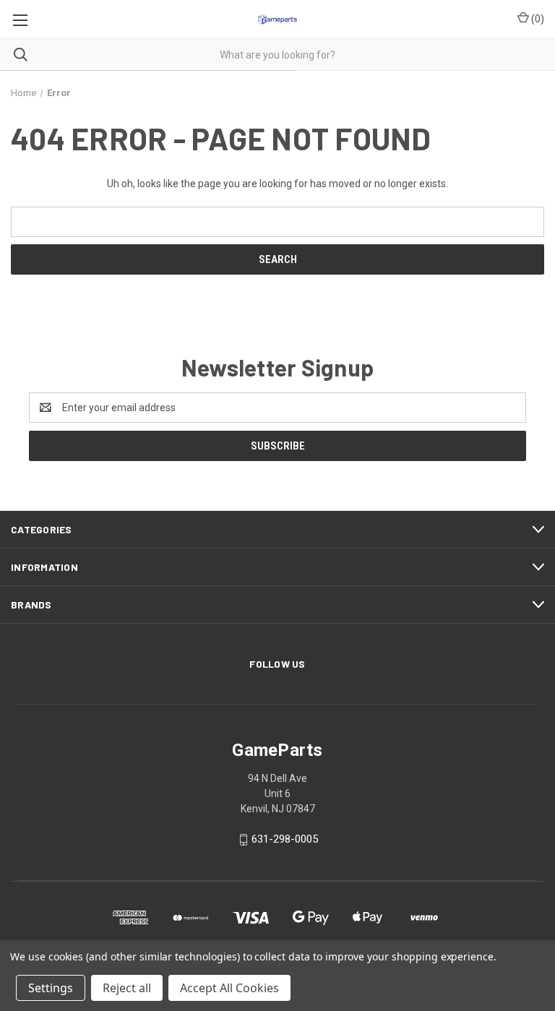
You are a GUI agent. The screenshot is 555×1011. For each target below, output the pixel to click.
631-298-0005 (284, 839)
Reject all (127, 988)
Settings (50, 988)
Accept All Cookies (229, 988)
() (536, 19)
